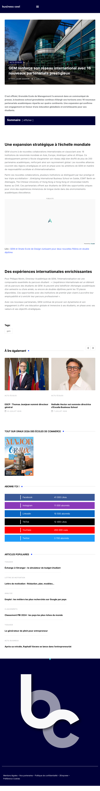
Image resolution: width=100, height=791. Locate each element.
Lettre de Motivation (15, 578)
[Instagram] (91, 775)
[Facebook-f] (91, 773)
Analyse (8, 593)
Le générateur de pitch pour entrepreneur (26, 630)
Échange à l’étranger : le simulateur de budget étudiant (33, 567)
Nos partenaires (26, 775)
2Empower (63, 775)
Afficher (27, 120)
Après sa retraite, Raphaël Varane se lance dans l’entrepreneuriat (38, 646)
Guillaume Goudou (20, 79)
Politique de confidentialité (46, 775)
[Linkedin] (96, 775)
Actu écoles (11, 396)
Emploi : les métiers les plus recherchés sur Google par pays (35, 599)
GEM (9, 331)
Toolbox (9, 562)
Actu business (12, 641)
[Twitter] (85, 773)
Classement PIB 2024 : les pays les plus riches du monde (34, 615)
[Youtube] (96, 773)
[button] (37, 6)
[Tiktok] (85, 775)
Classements (11, 609)
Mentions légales (10, 775)
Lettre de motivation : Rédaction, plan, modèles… (29, 583)
